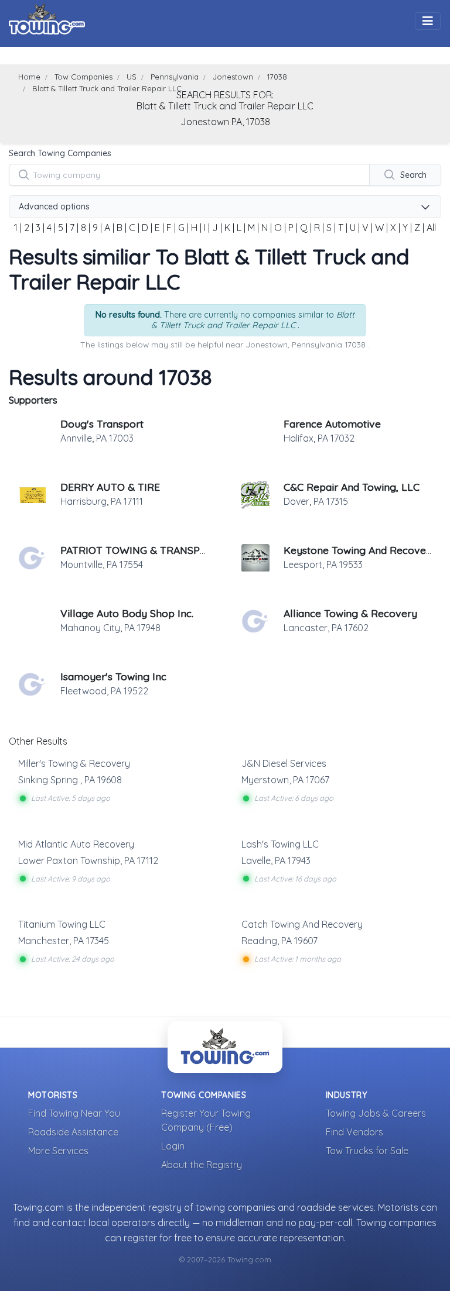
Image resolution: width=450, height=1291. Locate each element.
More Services (58, 1150)
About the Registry (201, 1164)
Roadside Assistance (73, 1132)
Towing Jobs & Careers (376, 1113)
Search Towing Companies (60, 153)
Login (173, 1146)
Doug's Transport (102, 423)
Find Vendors (354, 1132)
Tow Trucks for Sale (367, 1150)
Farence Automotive (332, 423)
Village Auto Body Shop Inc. (126, 613)
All (431, 227)
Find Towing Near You (74, 1113)
